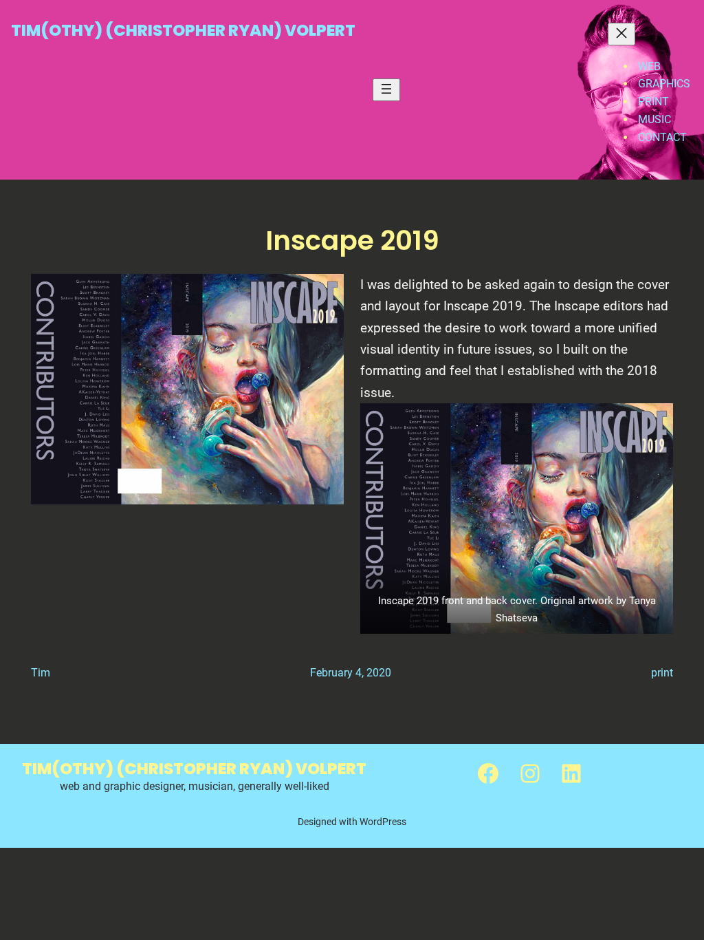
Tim (40, 672)
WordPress (383, 821)
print (662, 672)
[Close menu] (621, 34)
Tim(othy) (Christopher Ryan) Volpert (183, 30)
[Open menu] (386, 89)
